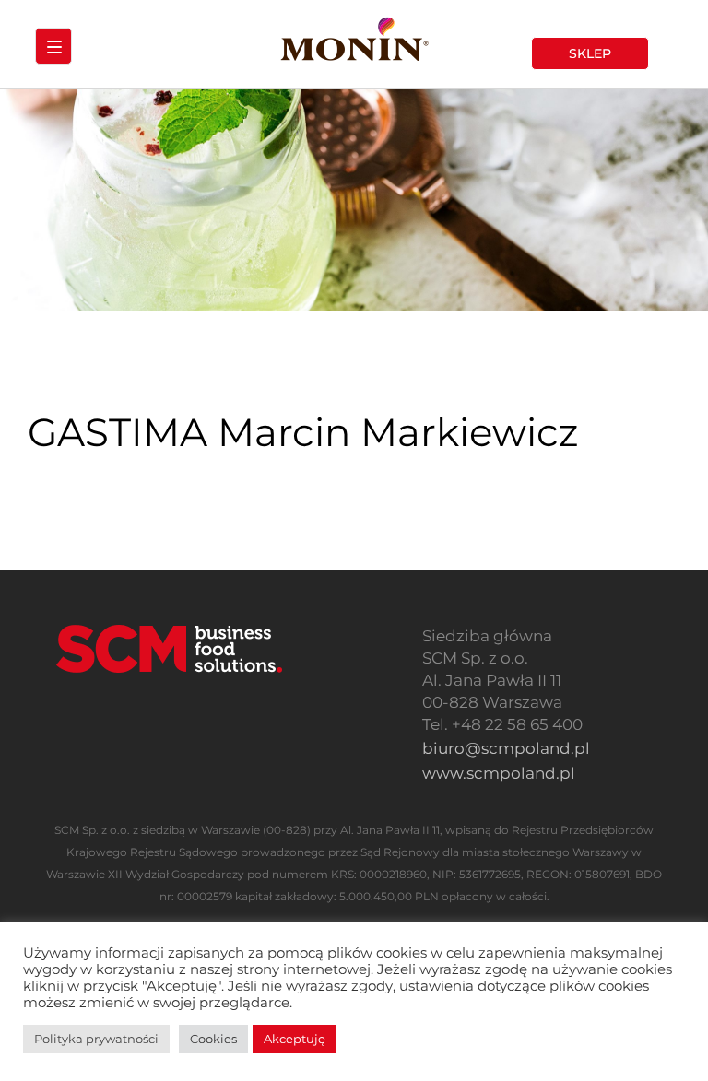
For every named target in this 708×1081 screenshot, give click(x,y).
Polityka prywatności (96, 1038)
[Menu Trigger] (53, 46)
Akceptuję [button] (294, 1038)
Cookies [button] (213, 1038)
